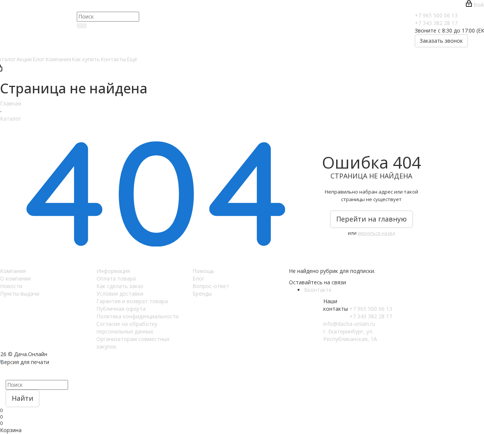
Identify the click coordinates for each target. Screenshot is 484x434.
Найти (22, 398)
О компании (15, 278)
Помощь (203, 270)
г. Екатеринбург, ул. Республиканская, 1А (350, 335)
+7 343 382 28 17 (436, 22)
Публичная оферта (121, 308)
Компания (13, 270)
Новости (11, 286)
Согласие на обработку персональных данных (126, 327)
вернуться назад (376, 233)
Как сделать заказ (119, 286)
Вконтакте (318, 289)
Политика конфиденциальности (137, 316)
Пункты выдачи (19, 293)
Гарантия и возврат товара (132, 301)
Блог (198, 278)
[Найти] (82, 25)
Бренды (202, 293)
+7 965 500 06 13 (436, 15)
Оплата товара (116, 278)
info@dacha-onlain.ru (349, 323)
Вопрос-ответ (210, 286)
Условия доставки (119, 293)
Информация (113, 270)
